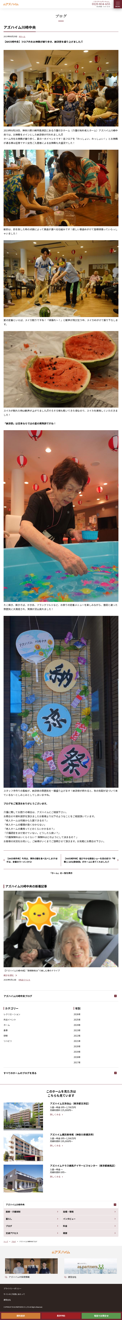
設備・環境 (68, 1211)
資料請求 (21, 1315)
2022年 (77, 1035)
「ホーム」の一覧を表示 (61, 873)
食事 (6, 1030)
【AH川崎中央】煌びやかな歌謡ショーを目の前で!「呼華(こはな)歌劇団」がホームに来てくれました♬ (89, 860)
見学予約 (61, 1315)
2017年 (77, 1062)
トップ (6, 1241)
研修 (6, 1035)
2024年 (77, 1024)
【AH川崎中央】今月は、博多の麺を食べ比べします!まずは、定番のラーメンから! (32, 860)
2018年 (77, 1057)
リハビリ (8, 1041)
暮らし (9, 1218)
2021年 (77, 1041)
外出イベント (10, 1019)
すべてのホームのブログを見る (20, 1073)
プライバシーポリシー (12, 1288)
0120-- (101, 3)
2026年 (77, 1014)
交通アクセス (12, 1233)
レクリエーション (12, 1014)
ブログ (9, 1225)
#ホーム (22, 36)
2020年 (77, 1046)
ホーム (7, 1024)
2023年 (77, 1030)
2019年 (77, 1051)
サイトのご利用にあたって (14, 1294)
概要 (65, 1233)
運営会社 (7, 1299)
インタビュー (69, 1218)
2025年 (77, 1019)
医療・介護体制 (13, 1211)
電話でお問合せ (101, 1315)
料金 (65, 1225)
